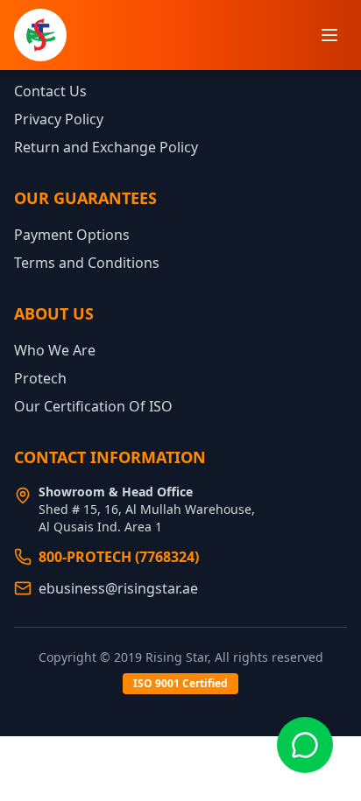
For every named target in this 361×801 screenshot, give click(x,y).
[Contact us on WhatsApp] (305, 745)
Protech (40, 378)
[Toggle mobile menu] (329, 35)
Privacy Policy (58, 119)
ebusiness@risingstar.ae (118, 588)
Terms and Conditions (86, 262)
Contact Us (50, 91)
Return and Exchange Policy (106, 147)
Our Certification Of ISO (93, 406)
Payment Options (72, 234)
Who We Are (55, 350)
